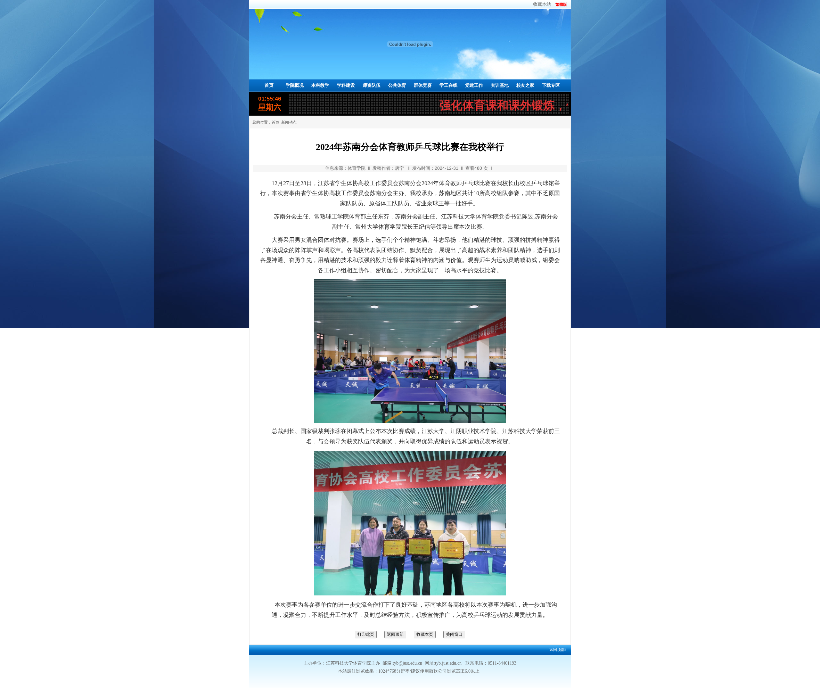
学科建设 (346, 85)
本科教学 (320, 85)
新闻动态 (289, 122)
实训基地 (500, 85)
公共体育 (397, 85)
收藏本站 (542, 4)
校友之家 (525, 85)
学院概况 (295, 85)
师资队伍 (372, 85)
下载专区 (551, 85)
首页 (269, 85)
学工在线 (448, 85)
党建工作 (474, 85)
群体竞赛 (423, 85)
